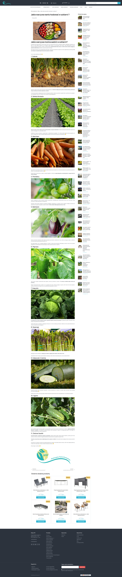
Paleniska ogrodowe (74, 7)
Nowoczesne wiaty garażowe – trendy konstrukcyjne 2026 (86, 183)
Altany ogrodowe (49, 547)
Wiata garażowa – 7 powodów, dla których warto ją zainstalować (87, 271)
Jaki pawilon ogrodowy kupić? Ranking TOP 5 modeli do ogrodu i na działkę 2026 (87, 61)
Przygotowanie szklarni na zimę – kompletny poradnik (86, 104)
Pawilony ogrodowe (49, 539)
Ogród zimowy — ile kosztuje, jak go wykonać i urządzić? (86, 202)
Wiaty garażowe (55, 7)
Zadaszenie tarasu (49, 550)
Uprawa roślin (46, 7)
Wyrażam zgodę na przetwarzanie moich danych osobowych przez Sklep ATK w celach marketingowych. (72, 570)
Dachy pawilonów (49, 542)
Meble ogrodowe (64, 7)
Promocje (48, 535)
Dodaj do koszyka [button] (41, 497)
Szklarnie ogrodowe (49, 538)
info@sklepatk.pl (34, 541)
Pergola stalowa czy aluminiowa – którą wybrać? (86, 30)
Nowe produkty (48, 536)
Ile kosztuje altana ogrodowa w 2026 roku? (86, 17)
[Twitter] (33, 544)
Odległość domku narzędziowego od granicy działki (86, 195)
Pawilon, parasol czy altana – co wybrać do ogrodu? (87, 189)
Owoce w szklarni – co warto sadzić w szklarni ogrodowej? (87, 162)
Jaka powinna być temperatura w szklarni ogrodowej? (86, 215)
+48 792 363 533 (34, 539)
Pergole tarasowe (49, 551)
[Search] (119, 3)
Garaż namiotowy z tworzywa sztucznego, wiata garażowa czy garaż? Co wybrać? (86, 45)
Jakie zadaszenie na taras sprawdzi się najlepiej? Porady (86, 222)
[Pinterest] (39, 544)
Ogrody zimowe (49, 548)
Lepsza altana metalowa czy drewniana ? (85, 277)
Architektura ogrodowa (35, 7)
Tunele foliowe (48, 558)
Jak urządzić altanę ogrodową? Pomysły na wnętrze (86, 240)
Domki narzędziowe (49, 556)
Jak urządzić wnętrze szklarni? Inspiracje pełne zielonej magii (86, 228)
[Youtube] (35, 544)
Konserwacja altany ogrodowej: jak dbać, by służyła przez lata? (87, 83)
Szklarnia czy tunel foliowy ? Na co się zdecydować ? (86, 283)
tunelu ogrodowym (52, 94)
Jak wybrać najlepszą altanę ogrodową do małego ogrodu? (86, 24)
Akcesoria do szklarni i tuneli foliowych (53, 555)
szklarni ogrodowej (66, 44)
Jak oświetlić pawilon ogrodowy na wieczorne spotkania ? (87, 110)
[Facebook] (31, 544)
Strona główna (34, 11)
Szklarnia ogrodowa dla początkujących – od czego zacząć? (86, 141)
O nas (86, 7)
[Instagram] (37, 544)
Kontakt (90, 7)
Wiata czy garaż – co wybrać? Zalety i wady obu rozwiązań (87, 169)
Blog (81, 7)
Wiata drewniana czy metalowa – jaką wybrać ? (86, 97)
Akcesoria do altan (49, 553)
